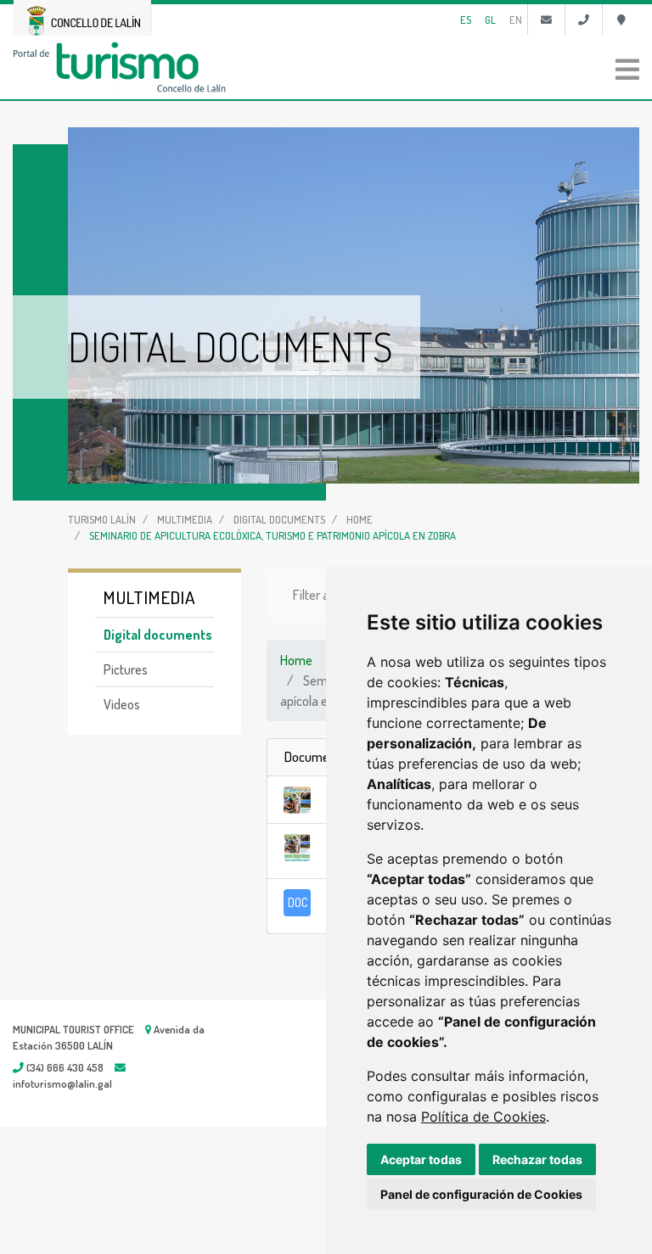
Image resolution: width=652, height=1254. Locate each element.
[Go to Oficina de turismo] (621, 19)
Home (359, 519)
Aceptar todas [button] (421, 1159)
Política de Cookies (483, 1116)
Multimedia (184, 519)
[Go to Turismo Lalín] (326, 67)
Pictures (126, 669)
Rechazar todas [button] (537, 1159)
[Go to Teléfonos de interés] (583, 19)
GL (490, 19)
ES (465, 19)
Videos (122, 704)
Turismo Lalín (102, 519)
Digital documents (279, 519)
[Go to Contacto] (546, 19)
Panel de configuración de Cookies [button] (481, 1194)
